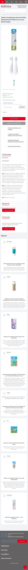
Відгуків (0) (5, 157)
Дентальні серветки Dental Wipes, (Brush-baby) (14, 443)
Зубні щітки (5, 14)
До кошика (14, 118)
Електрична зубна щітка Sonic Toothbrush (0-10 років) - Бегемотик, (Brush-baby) (14, 407)
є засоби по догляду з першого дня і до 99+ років (15, 134)
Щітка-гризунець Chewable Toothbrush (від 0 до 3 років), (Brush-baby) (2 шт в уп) (14, 375)
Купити (22, 107)
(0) (14, 89)
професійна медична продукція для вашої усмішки (16, 140)
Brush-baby (10, 93)
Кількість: (5, 112)
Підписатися (22, 541)
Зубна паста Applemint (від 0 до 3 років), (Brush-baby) (14, 478)
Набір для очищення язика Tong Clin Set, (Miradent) (14, 337)
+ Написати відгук (8, 210)
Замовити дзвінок (22, 7)
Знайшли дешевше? (11, 100)
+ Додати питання (8, 229)
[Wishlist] (22, 89)
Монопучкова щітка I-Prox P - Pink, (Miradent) (14, 518)
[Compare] (25, 89)
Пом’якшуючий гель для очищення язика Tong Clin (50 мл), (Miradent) (14, 264)
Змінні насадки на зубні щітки (15, 14)
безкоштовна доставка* (14, 146)
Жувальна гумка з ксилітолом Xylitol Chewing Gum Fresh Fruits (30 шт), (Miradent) (14, 299)
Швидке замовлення (14, 123)
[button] (11, 2)
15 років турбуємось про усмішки (14, 128)
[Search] (25, 10)
